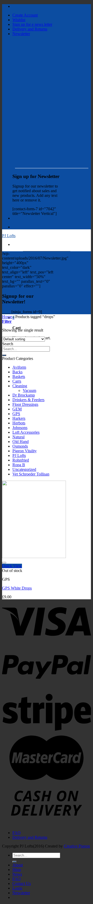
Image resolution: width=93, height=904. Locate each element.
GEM (17, 409)
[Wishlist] (4, 562)
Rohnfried (20, 460)
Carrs (16, 381)
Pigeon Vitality (24, 451)
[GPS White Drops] (34, 556)
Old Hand (20, 441)
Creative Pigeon (77, 846)
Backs (17, 372)
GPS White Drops (17, 588)
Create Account (25, 15)
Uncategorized (24, 469)
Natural (18, 437)
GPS (16, 413)
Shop (16, 869)
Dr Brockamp (23, 395)
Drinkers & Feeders (28, 400)
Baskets (18, 376)
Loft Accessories (26, 432)
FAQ (16, 832)
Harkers (18, 418)
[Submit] (4, 355)
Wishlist (18, 20)
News (17, 874)
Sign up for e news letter (32, 24)
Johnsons (19, 427)
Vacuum (29, 390)
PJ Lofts (9, 235)
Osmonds (20, 446)
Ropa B (18, 465)
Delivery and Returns (29, 29)
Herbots (18, 423)
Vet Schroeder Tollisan (30, 474)
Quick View (12, 566)
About (17, 865)
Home (7, 316)
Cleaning (19, 386)
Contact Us (21, 883)
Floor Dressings (25, 404)
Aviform (19, 367)
